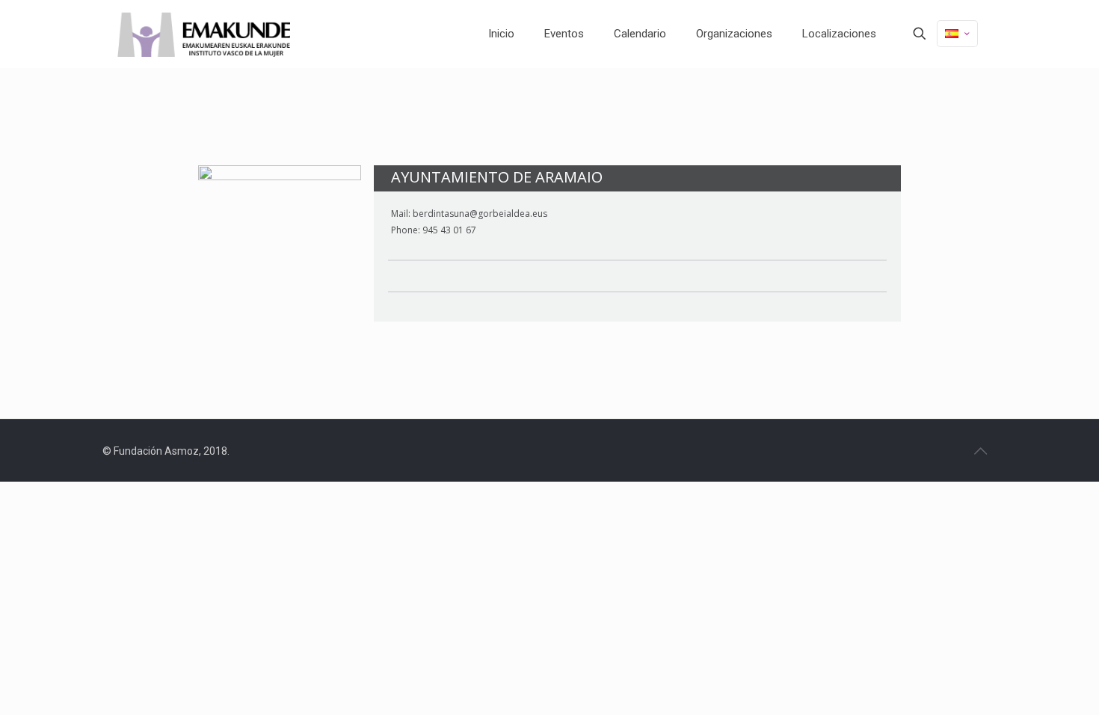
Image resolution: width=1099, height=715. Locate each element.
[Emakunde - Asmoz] (203, 33)
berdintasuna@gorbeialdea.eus (480, 214)
